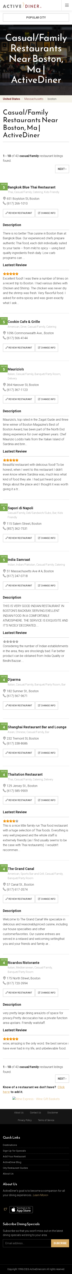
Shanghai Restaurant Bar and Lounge (37, 727)
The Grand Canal (21, 869)
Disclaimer (52, 1112)
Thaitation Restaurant (25, 774)
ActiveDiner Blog (12, 1162)
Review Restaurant (20, 213)
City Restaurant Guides (15, 1167)
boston (52, 98)
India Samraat (19, 560)
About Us (19, 1112)
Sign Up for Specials (14, 1150)
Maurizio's (16, 369)
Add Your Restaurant (14, 1156)
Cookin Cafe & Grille (24, 322)
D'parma (14, 679)
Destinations (10, 1145)
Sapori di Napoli (20, 508)
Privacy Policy (25, 1120)
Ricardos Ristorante (23, 963)
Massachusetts (33, 98)
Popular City (36, 17)
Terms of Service (46, 1120)
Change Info (47, 213)
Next (61, 169)
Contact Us (35, 1112)
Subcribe (60, 1243)
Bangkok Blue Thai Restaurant (31, 187)
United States (11, 98)
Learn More (40, 1195)
